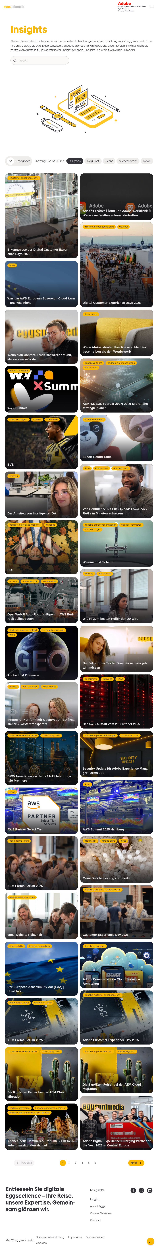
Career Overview (101, 1213)
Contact (95, 1220)
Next (134, 1163)
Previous (26, 1163)
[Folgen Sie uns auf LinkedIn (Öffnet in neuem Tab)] (149, 1191)
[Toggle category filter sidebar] (10, 161)
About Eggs (97, 1206)
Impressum (75, 1237)
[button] (151, 6)
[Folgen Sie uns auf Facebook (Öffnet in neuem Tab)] (133, 1191)
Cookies (41, 1243)
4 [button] (82, 1162)
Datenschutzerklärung (50, 1237)
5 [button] (88, 1162)
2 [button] (69, 1162)
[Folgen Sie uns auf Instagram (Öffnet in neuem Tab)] (141, 1191)
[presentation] (133, 1190)
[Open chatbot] (150, 1241)
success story (128, 161)
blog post (93, 161)
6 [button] (95, 1162)
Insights (95, 1199)
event (109, 161)
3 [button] (76, 1162)
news (146, 161)
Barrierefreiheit (95, 1237)
